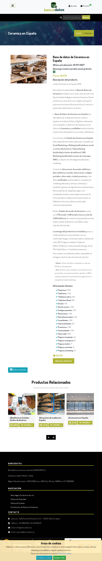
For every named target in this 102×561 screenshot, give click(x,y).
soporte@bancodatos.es (25, 532)
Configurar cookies (44, 558)
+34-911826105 (23, 523)
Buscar (86, 17)
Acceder (73, 6)
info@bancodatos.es (24, 527)
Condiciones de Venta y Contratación (24, 507)
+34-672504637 (35, 523)
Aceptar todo (59, 558)
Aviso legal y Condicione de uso (22, 495)
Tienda (78, 33)
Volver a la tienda (19, 369)
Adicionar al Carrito (63, 361)
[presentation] (48, 437)
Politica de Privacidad (18, 499)
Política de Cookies (64, 553)
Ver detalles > (26, 425)
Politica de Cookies (17, 503)
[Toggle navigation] (12, 5)
